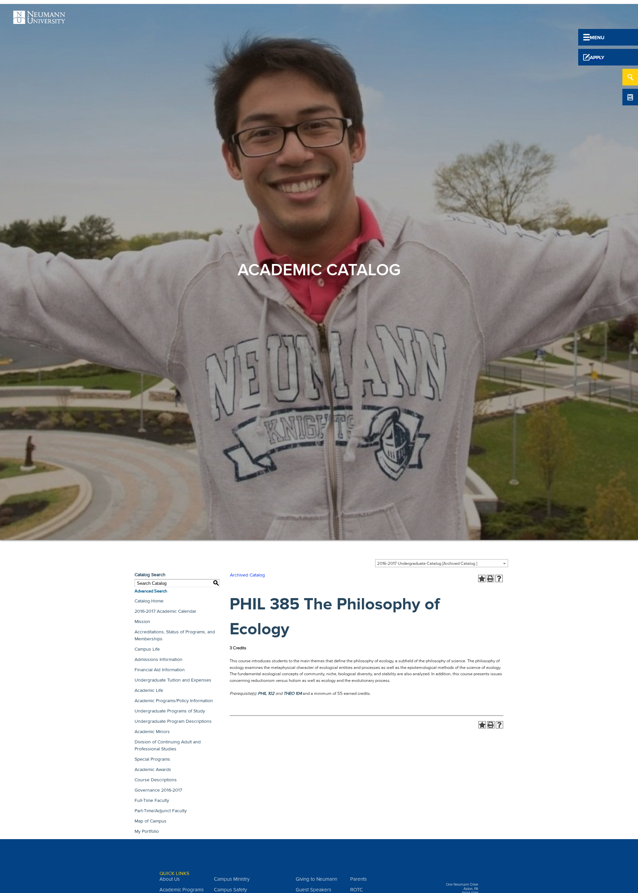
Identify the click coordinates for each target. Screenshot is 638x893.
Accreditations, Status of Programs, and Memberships (175, 635)
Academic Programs (182, 890)
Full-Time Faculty (152, 800)
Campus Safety (230, 890)
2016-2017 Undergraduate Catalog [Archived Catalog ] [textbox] (427, 563)
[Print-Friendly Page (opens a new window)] (490, 578)
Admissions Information (158, 659)
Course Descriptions (156, 780)
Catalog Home (149, 601)
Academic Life (149, 690)
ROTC (356, 890)
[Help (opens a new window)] (499, 578)
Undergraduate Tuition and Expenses (173, 680)
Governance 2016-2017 (158, 790)
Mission (142, 621)
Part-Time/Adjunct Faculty (161, 811)
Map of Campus (150, 821)
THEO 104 (292, 693)
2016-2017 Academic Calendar (165, 611)
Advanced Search (151, 591)
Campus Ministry (232, 879)
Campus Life (147, 649)
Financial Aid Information (160, 670)
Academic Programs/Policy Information (174, 700)
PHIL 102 (266, 693)
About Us (170, 879)
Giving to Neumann (316, 879)
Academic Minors (152, 731)
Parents (358, 879)
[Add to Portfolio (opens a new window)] (481, 578)
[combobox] (441, 563)
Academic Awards (153, 769)
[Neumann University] (39, 20)
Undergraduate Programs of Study (170, 711)
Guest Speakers (313, 890)
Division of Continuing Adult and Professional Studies (168, 745)
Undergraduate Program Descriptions (173, 721)
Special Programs (152, 759)
